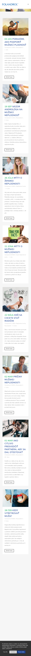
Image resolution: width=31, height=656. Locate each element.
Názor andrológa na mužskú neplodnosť (14, 111)
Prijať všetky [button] (21, 652)
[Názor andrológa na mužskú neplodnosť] (15, 93)
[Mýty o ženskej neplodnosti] (15, 165)
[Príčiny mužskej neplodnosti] (15, 364)
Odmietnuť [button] (13, 652)
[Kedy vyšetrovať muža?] (15, 498)
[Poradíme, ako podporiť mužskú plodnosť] (15, 27)
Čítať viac (9, 77)
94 (7, 457)
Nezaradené (19, 47)
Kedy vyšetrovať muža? (12, 513)
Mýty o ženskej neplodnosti (13, 180)
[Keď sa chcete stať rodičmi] (15, 299)
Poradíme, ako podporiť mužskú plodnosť (15, 42)
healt (17, 255)
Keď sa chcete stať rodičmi (13, 318)
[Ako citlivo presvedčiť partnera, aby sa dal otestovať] (15, 428)
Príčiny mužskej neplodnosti (13, 379)
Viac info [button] (5, 652)
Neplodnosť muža (21, 186)
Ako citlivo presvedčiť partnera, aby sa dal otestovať (15, 446)
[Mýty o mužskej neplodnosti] (15, 234)
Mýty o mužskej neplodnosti (13, 249)
